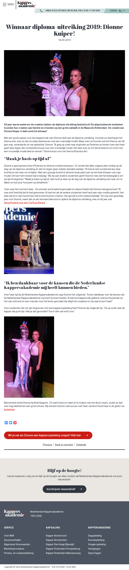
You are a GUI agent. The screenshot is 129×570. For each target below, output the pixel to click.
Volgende (81, 444)
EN (123, 10)
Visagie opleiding (97, 544)
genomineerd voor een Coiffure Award (24, 202)
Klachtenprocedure (14, 548)
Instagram (9, 409)
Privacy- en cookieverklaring (19, 553)
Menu (11, 4)
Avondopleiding (96, 540)
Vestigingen (94, 548)
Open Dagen (94, 553)
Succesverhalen (12, 540)
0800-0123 (51, 10)
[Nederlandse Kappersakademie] (26, 5)
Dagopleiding (95, 535)
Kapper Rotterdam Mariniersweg (63, 553)
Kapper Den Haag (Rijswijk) (60, 544)
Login (113, 10)
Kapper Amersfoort (56, 535)
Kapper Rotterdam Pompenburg (63, 548)
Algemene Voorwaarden (17, 544)
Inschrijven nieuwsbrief (61, 489)
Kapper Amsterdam (56, 540)
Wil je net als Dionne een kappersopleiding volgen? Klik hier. (44, 435)
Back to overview (64, 444)
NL (120, 10)
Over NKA (9, 535)
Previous (47, 444)
